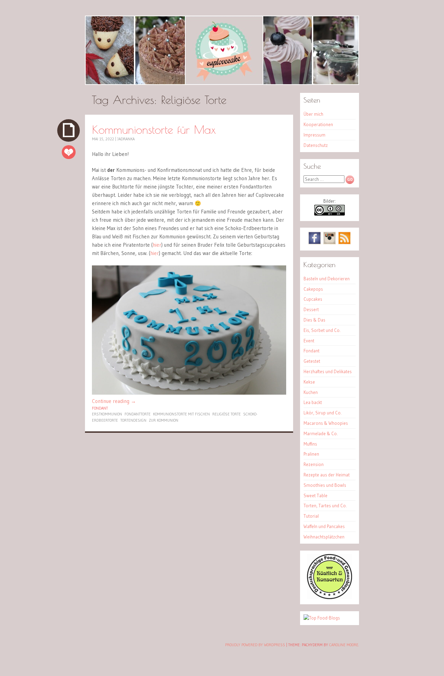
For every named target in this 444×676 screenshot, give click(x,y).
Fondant (100, 408)
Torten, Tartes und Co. (325, 505)
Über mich (313, 114)
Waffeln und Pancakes (324, 526)
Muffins (310, 444)
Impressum (314, 135)
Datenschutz (316, 145)
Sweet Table (315, 495)
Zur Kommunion (163, 420)
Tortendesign (133, 420)
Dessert (311, 309)
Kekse (309, 382)
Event (309, 340)
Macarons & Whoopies (326, 423)
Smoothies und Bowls (325, 485)
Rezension (314, 464)
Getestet (312, 361)
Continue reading (114, 401)
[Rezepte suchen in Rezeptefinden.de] (322, 618)
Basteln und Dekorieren (327, 278)
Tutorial (311, 516)
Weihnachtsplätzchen (324, 536)
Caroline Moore (343, 644)
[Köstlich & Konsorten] (329, 597)
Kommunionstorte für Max (154, 129)
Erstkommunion (107, 414)
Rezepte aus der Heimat (327, 474)
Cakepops (313, 289)
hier (157, 245)
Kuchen (311, 392)
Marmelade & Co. (321, 433)
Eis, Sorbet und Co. (322, 330)
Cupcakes (313, 299)
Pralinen (311, 454)
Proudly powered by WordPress (255, 644)
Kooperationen (318, 124)
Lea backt (313, 402)
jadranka (126, 139)
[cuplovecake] (222, 50)
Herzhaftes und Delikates (328, 371)
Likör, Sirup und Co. (323, 412)
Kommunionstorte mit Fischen (181, 414)
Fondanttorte (138, 414)
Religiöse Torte (226, 414)
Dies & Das (314, 320)
